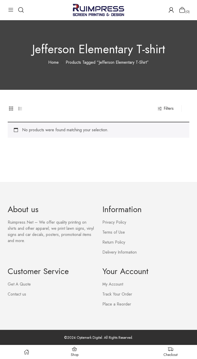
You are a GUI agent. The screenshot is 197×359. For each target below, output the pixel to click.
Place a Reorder (116, 304)
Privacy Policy (114, 222)
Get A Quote (19, 284)
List (20, 108)
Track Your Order (117, 294)
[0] (182, 10)
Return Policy (113, 242)
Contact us (17, 294)
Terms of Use (113, 232)
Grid (11, 108)
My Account (112, 284)
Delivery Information (119, 252)
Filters (169, 108)
